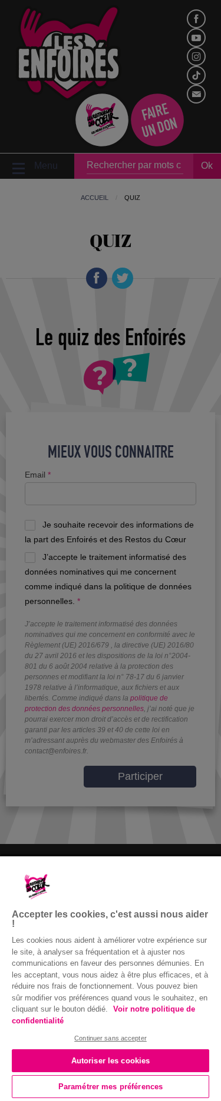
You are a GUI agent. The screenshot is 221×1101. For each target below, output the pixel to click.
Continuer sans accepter (110, 1038)
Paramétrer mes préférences (110, 1086)
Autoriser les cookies (110, 1060)
